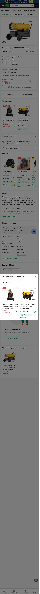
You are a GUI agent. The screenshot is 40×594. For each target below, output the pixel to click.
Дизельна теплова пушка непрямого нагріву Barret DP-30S (10, 305)
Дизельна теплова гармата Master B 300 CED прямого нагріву (28, 305)
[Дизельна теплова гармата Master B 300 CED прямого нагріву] (28, 295)
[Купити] (17, 311)
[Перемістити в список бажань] (17, 288)
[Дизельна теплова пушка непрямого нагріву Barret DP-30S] (10, 295)
